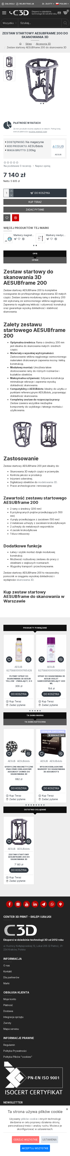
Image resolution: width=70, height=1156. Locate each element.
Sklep (28, 43)
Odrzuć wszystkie (25, 1139)
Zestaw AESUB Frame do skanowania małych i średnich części (19, 769)
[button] (40, 103)
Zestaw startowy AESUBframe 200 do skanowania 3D (19, 857)
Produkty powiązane (35, 628)
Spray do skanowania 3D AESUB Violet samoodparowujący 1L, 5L (51, 676)
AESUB (18, 666)
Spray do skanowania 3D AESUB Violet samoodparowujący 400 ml (19, 680)
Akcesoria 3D (43, 43)
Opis (35, 253)
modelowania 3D (47, 482)
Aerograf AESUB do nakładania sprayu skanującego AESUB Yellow (24, 235)
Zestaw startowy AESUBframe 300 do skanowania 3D (51, 769)
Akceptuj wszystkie (35, 1148)
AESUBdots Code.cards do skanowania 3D (56, 235)
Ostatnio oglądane (35, 809)
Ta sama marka (35, 715)
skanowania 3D (25, 579)
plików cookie (29, 1118)
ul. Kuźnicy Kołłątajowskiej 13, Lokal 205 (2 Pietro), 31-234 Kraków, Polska (33, 947)
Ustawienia (49, 1139)
